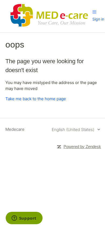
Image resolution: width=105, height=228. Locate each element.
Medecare (14, 129)
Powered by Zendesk (82, 146)
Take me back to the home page (35, 98)
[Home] (48, 27)
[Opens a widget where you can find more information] (24, 218)
